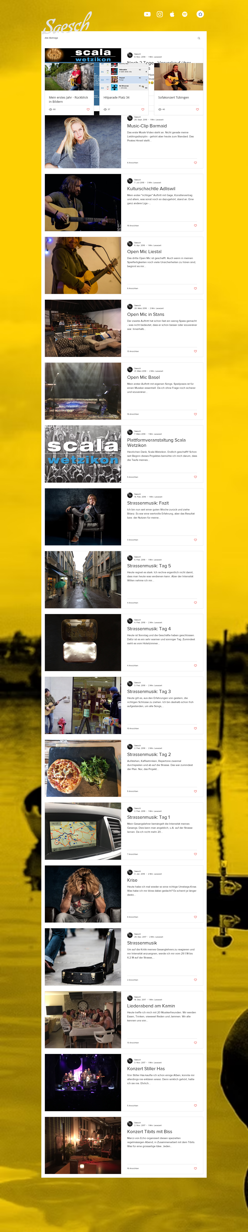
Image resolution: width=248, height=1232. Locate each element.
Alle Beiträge (51, 37)
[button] (199, 38)
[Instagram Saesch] (160, 14)
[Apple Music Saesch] (172, 14)
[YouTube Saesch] (147, 14)
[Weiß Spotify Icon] (185, 14)
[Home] (200, 14)
